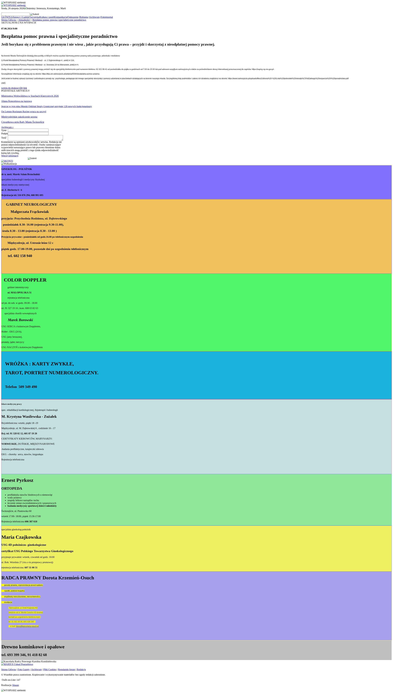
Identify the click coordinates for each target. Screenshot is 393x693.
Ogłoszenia (73, 17)
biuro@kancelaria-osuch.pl (27, 626)
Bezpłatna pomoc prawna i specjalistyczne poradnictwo (59, 20)
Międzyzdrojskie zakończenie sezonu (19, 116)
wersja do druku (9, 88)
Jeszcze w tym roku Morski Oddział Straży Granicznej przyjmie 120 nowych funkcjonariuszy (46, 106)
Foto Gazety (24, 669)
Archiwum (94, 17)
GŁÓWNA (6, 17)
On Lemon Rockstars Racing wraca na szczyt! (23, 111)
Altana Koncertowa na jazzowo (16, 101)
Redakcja (81, 669)
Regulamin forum (66, 669)
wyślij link (22, 88)
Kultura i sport (47, 17)
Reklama (84, 17)
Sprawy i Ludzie (21, 17)
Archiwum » (7, 127)
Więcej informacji (9, 155)
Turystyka (34, 17)
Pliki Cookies (49, 669)
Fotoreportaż (107, 17)
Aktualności (24, 20)
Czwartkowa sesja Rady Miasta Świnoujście (22, 122)
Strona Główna (8, 20)
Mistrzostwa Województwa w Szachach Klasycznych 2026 (30, 96)
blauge (15, 685)
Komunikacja (60, 17)
